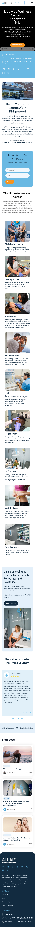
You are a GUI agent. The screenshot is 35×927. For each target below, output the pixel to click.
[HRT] (17, 388)
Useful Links (5, 891)
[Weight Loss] (17, 503)
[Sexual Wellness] (17, 349)
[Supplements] (17, 540)
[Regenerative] (17, 427)
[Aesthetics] (17, 311)
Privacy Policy (6, 902)
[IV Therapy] (17, 465)
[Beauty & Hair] (17, 273)
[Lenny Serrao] (17, 693)
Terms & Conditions (7, 905)
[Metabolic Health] (17, 237)
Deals (3, 898)
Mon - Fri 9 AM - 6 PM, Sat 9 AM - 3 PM (19, 918)
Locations (18, 3)
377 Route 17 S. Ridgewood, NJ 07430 (18, 921)
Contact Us (5, 894)
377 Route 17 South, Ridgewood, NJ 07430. (17, 143)
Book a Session (17, 45)
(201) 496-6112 (10, 914)
